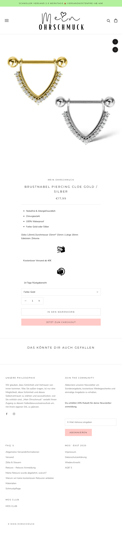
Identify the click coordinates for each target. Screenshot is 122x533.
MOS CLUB (11, 506)
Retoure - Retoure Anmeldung (21, 467)
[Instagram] (14, 413)
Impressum (70, 451)
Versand (10, 457)
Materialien (11, 483)
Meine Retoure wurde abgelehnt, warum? (26, 472)
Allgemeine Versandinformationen (22, 451)
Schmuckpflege (13, 488)
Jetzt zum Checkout (61, 322)
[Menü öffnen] (7, 20)
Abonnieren (78, 432)
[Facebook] (7, 413)
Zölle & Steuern (13, 462)
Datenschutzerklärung (76, 457)
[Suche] (108, 20)
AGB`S (68, 467)
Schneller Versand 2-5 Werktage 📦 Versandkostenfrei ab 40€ (61, 3)
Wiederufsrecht (72, 462)
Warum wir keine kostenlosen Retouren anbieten (30, 478)
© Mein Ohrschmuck (21, 524)
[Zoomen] (115, 42)
